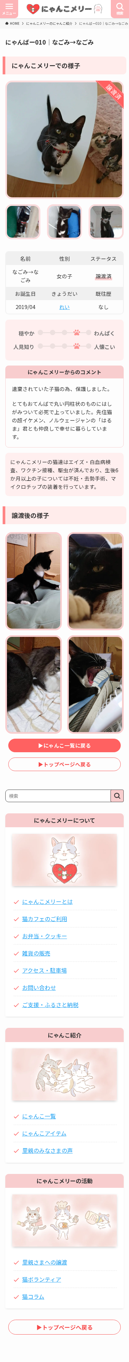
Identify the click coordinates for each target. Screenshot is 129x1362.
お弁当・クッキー (44, 936)
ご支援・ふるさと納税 (50, 1004)
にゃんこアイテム (44, 1133)
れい (64, 306)
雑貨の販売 (36, 953)
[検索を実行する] (117, 796)
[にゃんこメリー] (65, 9)
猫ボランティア (41, 1279)
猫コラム (33, 1296)
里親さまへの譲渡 (44, 1262)
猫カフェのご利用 (44, 918)
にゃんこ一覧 (39, 1116)
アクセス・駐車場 (44, 970)
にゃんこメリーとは (47, 901)
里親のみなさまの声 (47, 1150)
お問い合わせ (39, 987)
